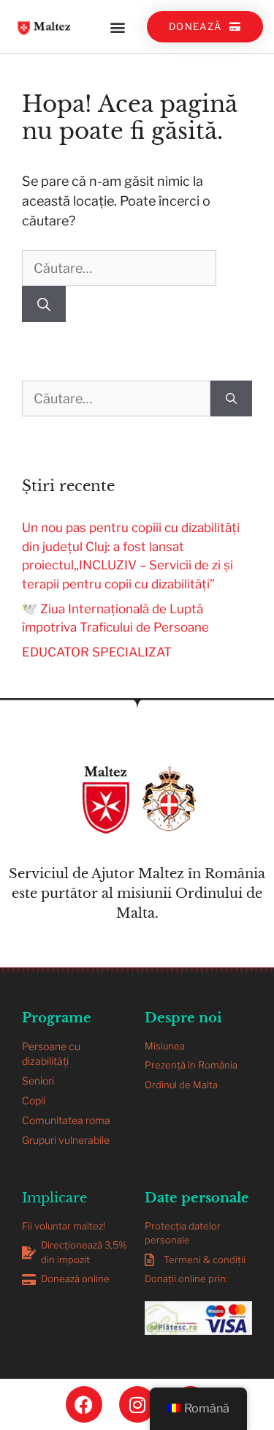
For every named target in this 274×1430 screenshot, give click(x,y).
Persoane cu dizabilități (51, 1053)
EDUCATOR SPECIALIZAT (97, 652)
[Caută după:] (119, 268)
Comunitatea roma (66, 1120)
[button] (118, 27)
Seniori (38, 1080)
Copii (33, 1100)
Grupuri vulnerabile (66, 1140)
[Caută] (44, 304)
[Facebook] (84, 1404)
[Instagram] (137, 1404)
